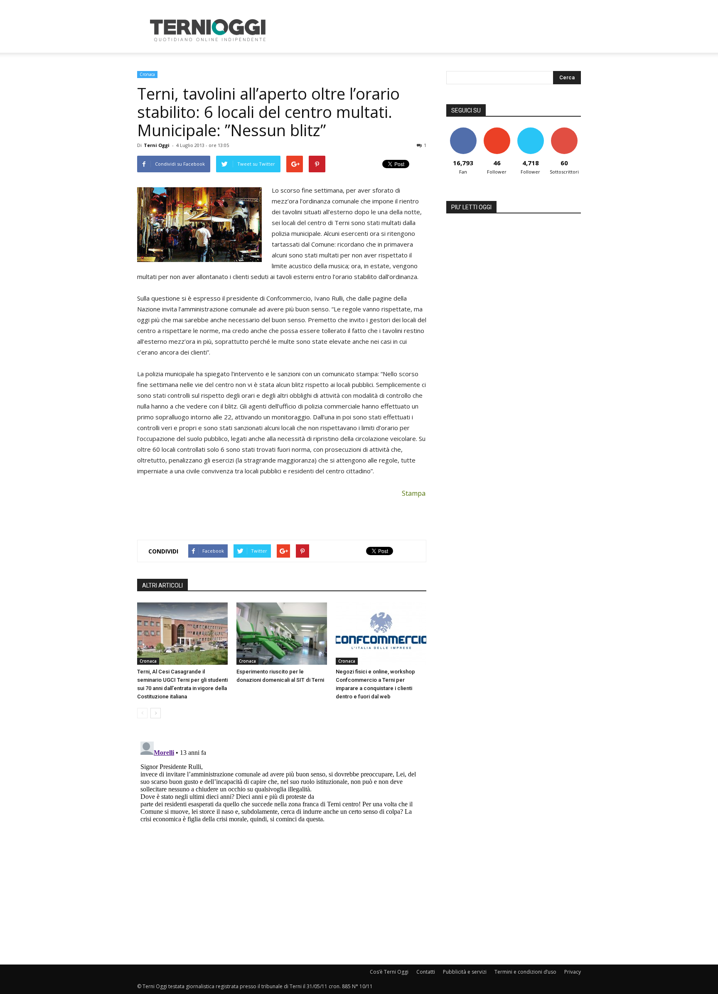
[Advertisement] (429, 30)
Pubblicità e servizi (465, 971)
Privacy (572, 971)
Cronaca (147, 74)
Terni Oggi (157, 145)
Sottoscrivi (564, 130)
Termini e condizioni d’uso (525, 971)
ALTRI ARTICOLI (162, 585)
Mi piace (463, 130)
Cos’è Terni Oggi (389, 971)
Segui (496, 130)
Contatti (425, 971)
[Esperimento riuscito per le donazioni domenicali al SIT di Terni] (281, 633)
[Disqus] (281, 842)
